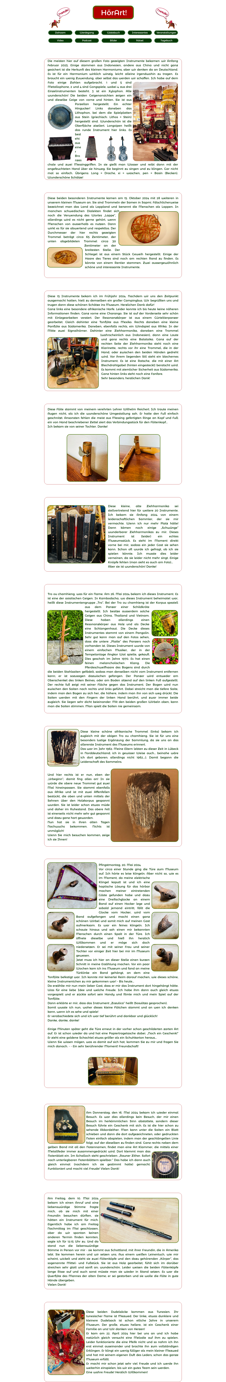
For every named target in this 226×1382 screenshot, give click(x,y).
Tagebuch (166, 40)
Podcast (87, 40)
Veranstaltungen (166, 32)
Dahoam (60, 32)
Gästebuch (113, 32)
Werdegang (87, 32)
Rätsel (139, 40)
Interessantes (140, 32)
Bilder (113, 40)
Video (60, 40)
